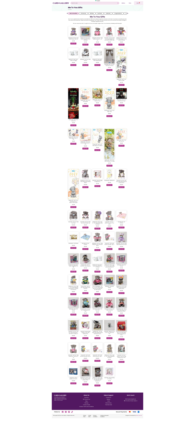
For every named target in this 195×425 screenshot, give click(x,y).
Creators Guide (86, 404)
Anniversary (83, 13)
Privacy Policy (84, 416)
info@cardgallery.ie (131, 399)
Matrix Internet (139, 415)
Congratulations (118, 13)
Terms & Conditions (95, 416)
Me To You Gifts (73, 13)
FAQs (130, 3)
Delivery (123, 3)
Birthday (92, 13)
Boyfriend (100, 13)
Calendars (108, 13)
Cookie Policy (89, 416)
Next (127, 12)
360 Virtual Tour (86, 399)
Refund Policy (109, 403)
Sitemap (86, 403)
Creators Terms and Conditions (86, 406)
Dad (126, 13)
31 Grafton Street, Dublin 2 (131, 400)
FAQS (108, 401)
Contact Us (108, 397)
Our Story (86, 397)
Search (118, 3)
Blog (86, 401)
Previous (67, 12)
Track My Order (108, 404)
